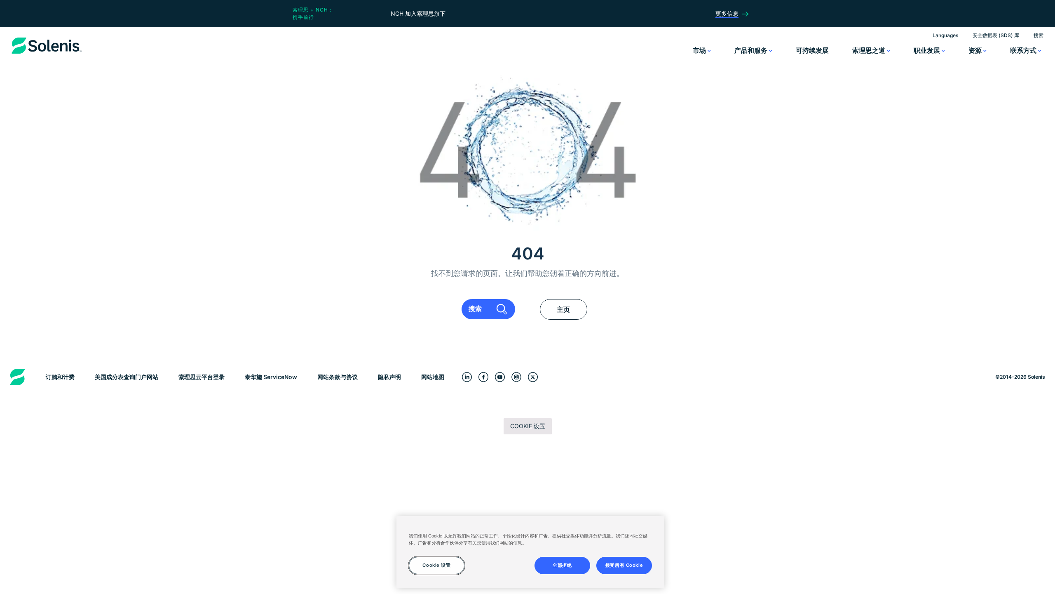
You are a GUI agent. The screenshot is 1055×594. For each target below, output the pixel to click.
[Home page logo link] (47, 53)
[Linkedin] (467, 376)
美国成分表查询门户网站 (126, 376)
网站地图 (432, 376)
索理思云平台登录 (201, 376)
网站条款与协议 (337, 376)
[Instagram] (516, 376)
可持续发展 (812, 50)
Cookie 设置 (527, 425)
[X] (533, 376)
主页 (563, 309)
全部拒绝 (562, 565)
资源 (975, 50)
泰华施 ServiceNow (271, 376)
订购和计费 (60, 376)
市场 (700, 50)
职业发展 (928, 50)
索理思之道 (869, 50)
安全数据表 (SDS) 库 (996, 35)
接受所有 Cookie (624, 565)
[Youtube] (500, 376)
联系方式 (1024, 50)
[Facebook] (483, 376)
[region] (530, 552)
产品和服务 (751, 50)
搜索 (1038, 35)
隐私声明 (389, 376)
